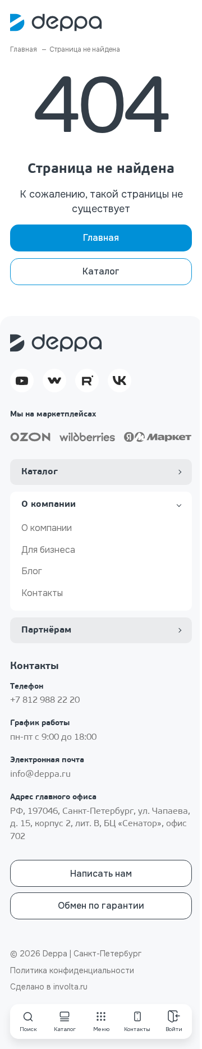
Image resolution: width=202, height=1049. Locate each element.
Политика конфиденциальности (72, 970)
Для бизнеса (48, 550)
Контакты (42, 593)
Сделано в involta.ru (49, 987)
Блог (31, 571)
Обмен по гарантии (101, 905)
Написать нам (101, 873)
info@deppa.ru (40, 774)
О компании (46, 528)
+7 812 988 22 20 (45, 700)
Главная (101, 238)
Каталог (101, 271)
